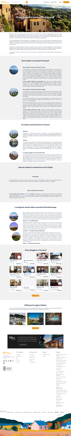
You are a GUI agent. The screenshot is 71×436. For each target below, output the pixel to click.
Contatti (44, 356)
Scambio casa (58, 378)
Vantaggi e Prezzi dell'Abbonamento (59, 388)
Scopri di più (35, 328)
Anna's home (41, 287)
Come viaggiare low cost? (60, 366)
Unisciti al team (19, 356)
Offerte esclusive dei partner (61, 393)
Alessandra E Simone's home (57, 260)
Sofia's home (14, 260)
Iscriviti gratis (66, 2)
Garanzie (31, 360)
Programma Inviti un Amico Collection (60, 384)
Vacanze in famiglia (59, 372)
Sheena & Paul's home (57, 273)
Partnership (58, 401)
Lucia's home (14, 287)
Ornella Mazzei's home (41, 273)
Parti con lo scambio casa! (35, 20)
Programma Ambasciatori (60, 363)
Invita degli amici (32, 362)
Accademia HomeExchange (61, 361)
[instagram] (6, 361)
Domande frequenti (46, 354)
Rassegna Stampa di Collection (61, 381)
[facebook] (4, 361)
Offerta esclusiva (59, 399)
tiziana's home (28, 273)
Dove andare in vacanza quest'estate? (60, 375)
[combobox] (19, 2)
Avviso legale (44, 412)
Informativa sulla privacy (27, 412)
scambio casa (23, 195)
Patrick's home (55, 287)
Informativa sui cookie (36, 412)
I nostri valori (32, 354)
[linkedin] (11, 361)
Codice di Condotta (18, 412)
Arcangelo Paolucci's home (16, 273)
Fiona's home (26, 287)
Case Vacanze (58, 369)
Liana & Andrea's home (43, 260)
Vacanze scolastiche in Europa (61, 360)
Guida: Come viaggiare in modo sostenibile (61, 355)
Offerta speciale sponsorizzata (61, 390)
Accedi (60, 2)
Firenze (27, 100)
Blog (17, 357)
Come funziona (58, 394)
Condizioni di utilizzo (9, 412)
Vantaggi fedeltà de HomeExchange (59, 406)
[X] (13, 361)
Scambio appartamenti (60, 371)
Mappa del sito (50, 412)
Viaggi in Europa (59, 368)
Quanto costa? (46, 2)
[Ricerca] (27, 2)
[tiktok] (8, 361)
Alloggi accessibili (59, 358)
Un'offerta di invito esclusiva (61, 357)
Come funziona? (53, 2)
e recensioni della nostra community (60, 403)
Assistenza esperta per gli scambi (62, 391)
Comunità (18, 360)
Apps (17, 359)
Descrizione (18, 354)
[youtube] (4, 363)
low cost (27, 193)
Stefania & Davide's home (30, 260)
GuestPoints (32, 357)
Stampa (17, 362)
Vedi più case (35, 295)
